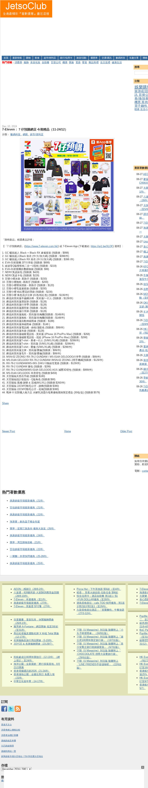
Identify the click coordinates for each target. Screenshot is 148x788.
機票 (64, 62)
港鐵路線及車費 (8, 740)
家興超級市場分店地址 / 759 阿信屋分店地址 (22, 756)
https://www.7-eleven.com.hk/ (41, 246)
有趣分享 (134, 57)
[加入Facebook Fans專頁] (4, 711)
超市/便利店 (50, 57)
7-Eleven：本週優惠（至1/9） (30, 599)
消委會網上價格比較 (10, 730)
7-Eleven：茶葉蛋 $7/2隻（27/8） (32, 606)
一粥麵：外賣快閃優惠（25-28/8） (29, 556)
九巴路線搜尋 (7, 746)
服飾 (26, 62)
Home (67, 431)
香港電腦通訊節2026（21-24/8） (32, 670)
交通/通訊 (107, 57)
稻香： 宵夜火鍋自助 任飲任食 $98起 (97, 592)
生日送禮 (105, 62)
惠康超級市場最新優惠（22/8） (27, 514)
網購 (26, 134)
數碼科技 (120, 57)
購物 (28, 57)
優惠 (3, 780)
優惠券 (94, 57)
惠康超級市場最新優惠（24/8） (27, 535)
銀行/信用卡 (66, 57)
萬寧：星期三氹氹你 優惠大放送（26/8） (33, 528)
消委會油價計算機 (9, 735)
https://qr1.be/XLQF (102, 246)
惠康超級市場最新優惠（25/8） (27, 563)
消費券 (18, 62)
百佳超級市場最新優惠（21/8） (27, 507)
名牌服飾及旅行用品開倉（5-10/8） (33, 640)
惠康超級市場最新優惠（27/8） (31, 602)
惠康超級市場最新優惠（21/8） (27, 500)
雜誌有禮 (94, 62)
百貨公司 (56, 62)
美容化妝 (35, 62)
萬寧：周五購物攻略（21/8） (26, 542)
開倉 (71, 62)
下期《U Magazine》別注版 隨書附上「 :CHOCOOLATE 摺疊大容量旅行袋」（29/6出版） (99, 654)
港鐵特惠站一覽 (8, 751)
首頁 (6, 57)
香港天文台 (6, 724)
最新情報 (17, 57)
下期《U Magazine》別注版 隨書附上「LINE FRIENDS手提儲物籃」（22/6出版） (99, 664)
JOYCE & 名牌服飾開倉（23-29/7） (34, 643)
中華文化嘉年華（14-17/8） (29, 681)
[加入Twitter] (11, 711)
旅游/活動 (81, 57)
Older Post (126, 431)
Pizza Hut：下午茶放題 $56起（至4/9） (99, 589)
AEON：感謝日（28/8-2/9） (29, 589)
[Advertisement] (100, 27)
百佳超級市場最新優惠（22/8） (27, 549)
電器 (78, 62)
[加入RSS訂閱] (18, 711)
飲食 (37, 57)
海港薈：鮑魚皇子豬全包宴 (25, 521)
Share (5, 403)
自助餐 (45, 62)
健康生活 (117, 62)
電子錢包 (141, 105)
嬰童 (84, 62)
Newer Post (8, 431)
